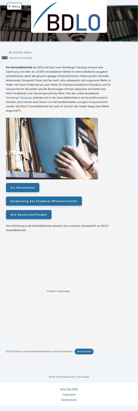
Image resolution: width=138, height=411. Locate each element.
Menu (16, 6)
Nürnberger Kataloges (19, 97)
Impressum (79, 377)
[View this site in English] (0, 45)
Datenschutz (69, 399)
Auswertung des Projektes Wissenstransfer (43, 201)
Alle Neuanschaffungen (28, 214)
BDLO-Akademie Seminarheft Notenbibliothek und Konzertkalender (39, 351)
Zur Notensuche (22, 187)
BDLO (64, 389)
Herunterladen (84, 351)
